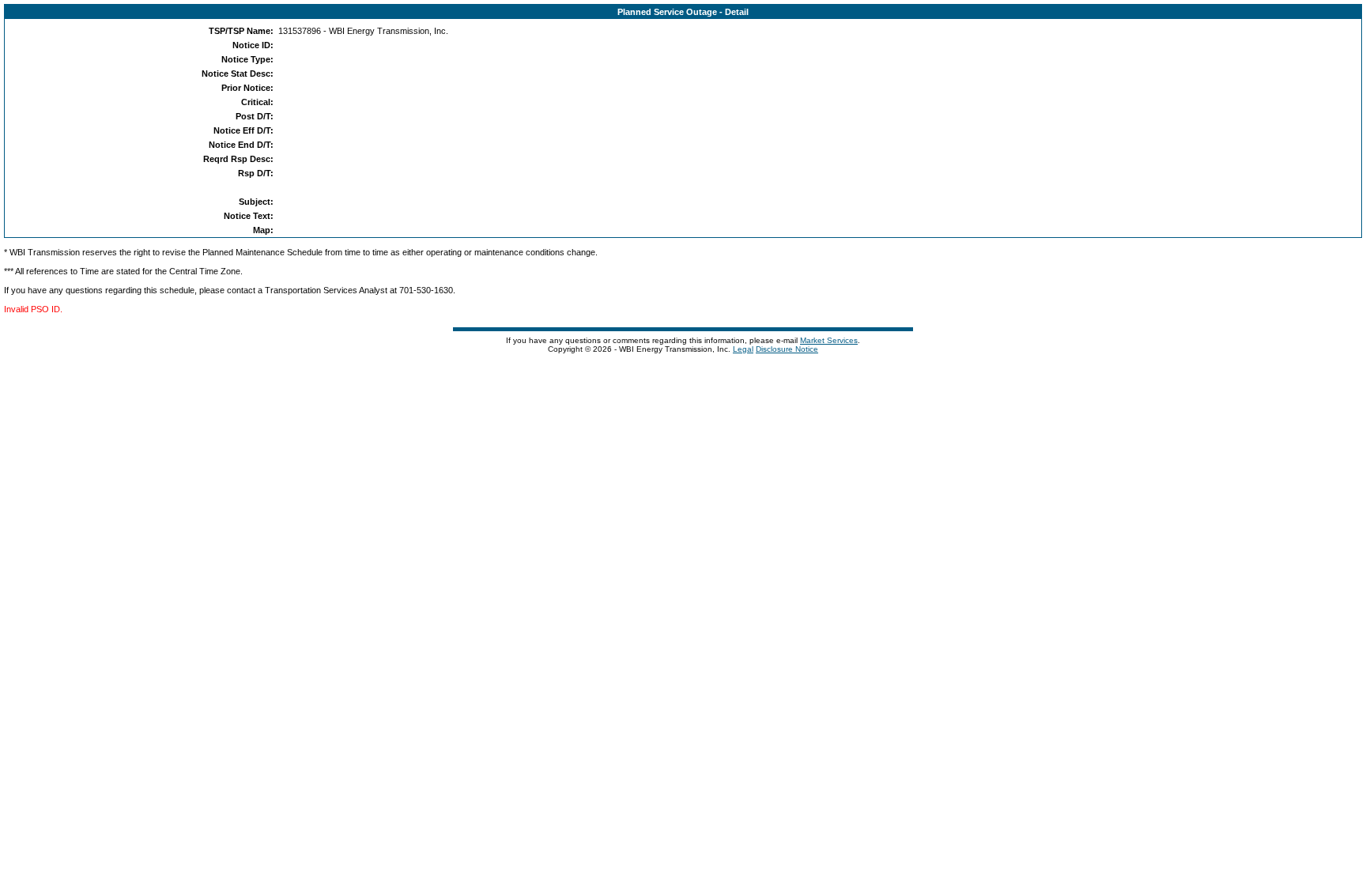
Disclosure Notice (787, 349)
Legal (743, 349)
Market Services (829, 340)
